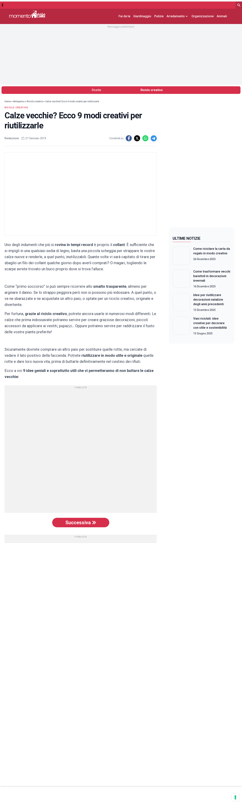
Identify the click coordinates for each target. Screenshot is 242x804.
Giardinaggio (142, 16)
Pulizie (159, 16)
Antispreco (18, 101)
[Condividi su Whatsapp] (145, 138)
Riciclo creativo (151, 90)
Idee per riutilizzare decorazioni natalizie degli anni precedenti (208, 299)
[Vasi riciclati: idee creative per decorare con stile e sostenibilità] (181, 325)
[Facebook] (2, 5)
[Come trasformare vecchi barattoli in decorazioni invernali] (181, 278)
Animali (222, 16)
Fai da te (124, 16)
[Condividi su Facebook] (129, 138)
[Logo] (27, 14)
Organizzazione (203, 16)
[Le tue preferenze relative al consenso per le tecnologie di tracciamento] (235, 797)
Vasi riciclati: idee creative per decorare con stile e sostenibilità (210, 323)
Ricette (96, 90)
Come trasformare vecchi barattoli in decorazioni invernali (211, 276)
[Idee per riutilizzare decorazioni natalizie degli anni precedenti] (181, 302)
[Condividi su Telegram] (154, 138)
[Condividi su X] (137, 138)
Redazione (12, 138)
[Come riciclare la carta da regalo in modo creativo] (181, 256)
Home (8, 101)
